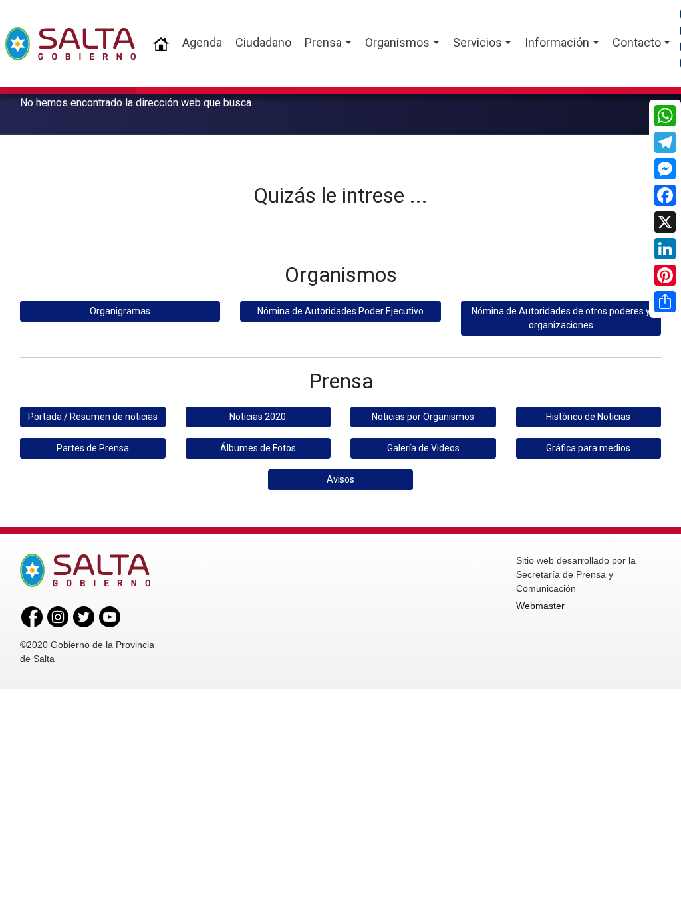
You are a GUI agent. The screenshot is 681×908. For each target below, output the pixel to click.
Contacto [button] (637, 42)
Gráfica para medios (588, 448)
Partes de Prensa (93, 448)
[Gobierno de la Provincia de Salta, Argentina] (70, 44)
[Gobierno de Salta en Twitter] (83, 616)
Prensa (323, 42)
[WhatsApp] (665, 115)
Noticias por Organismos (423, 416)
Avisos (340, 479)
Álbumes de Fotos (258, 448)
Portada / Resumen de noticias (93, 416)
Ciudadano (263, 42)
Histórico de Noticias (588, 416)
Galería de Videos (423, 448)
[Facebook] (665, 195)
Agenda (202, 42)
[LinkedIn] (665, 248)
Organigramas (120, 311)
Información (557, 42)
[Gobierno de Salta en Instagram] (57, 616)
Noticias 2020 (257, 416)
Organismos (397, 42)
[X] (665, 222)
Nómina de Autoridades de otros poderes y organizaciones (561, 318)
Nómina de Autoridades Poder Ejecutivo (340, 311)
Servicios (477, 42)
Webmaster (540, 605)
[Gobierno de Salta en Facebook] (32, 616)
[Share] (665, 301)
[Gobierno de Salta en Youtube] (109, 616)
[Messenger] (665, 169)
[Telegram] (665, 142)
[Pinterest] (665, 275)
